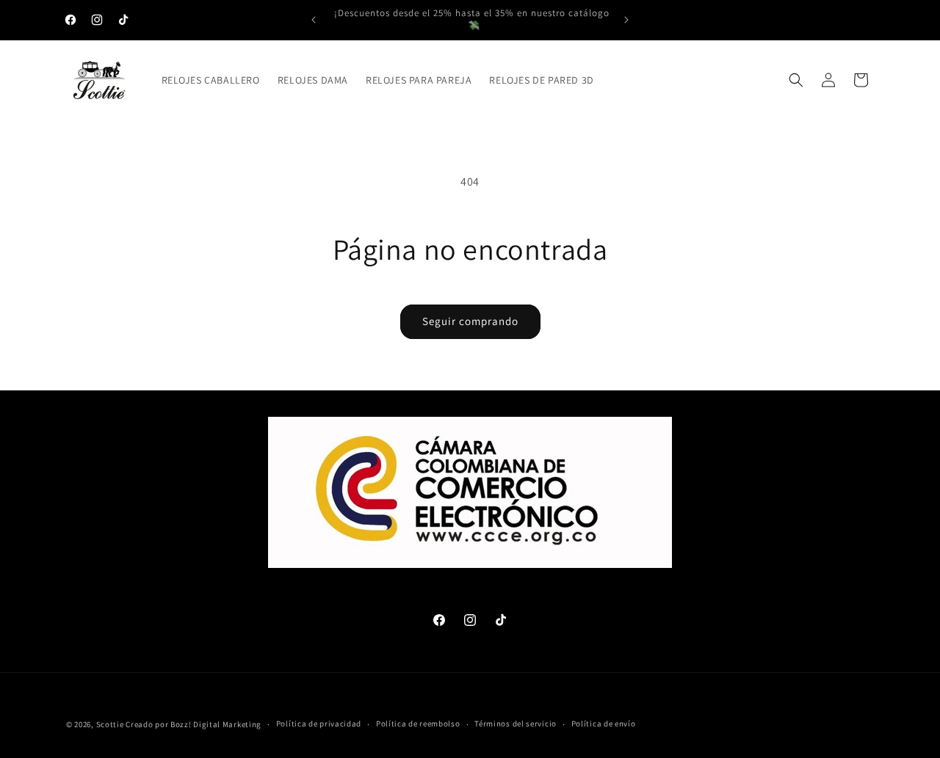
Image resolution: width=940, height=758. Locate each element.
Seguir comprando (470, 321)
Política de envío (603, 723)
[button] (796, 80)
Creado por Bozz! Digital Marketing (193, 724)
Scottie (110, 724)
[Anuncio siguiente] (626, 20)
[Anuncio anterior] (313, 20)
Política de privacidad (318, 723)
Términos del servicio (515, 723)
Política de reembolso (418, 723)
